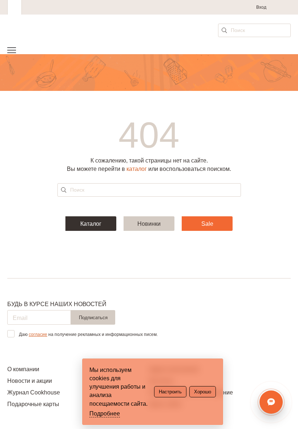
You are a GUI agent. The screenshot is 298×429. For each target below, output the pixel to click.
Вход (261, 7)
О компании (23, 369)
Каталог (90, 224)
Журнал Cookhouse (33, 392)
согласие (38, 334)
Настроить (170, 391)
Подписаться (93, 317)
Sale (207, 224)
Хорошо (202, 391)
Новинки (149, 224)
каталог (136, 169)
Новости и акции (29, 381)
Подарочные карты (33, 404)
